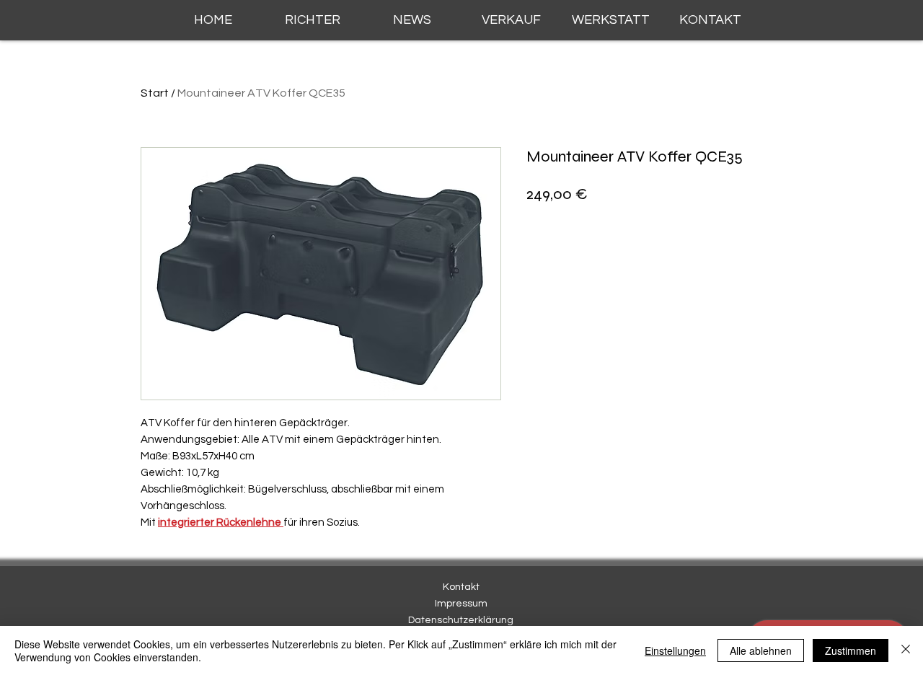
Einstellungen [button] (675, 650)
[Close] (905, 650)
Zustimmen (850, 650)
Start (155, 93)
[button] (312, 20)
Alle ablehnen (761, 650)
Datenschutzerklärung (460, 620)
